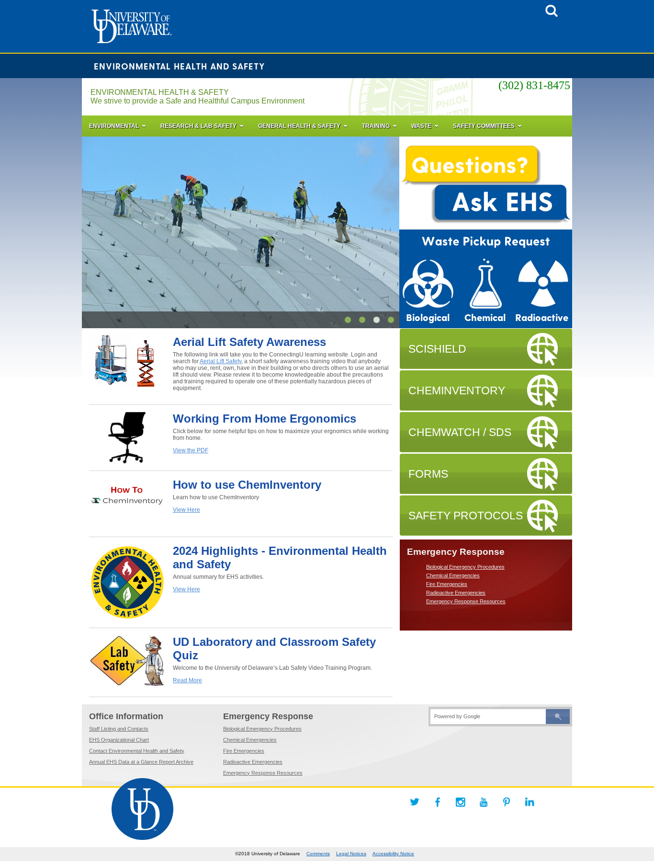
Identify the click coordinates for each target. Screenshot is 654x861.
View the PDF (190, 450)
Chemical (485, 317)
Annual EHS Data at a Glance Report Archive (141, 762)
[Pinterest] (506, 802)
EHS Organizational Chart (119, 740)
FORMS (428, 474)
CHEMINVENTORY (456, 390)
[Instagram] (460, 802)
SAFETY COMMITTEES (484, 126)
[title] (551, 14)
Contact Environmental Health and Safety (136, 751)
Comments (318, 853)
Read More (187, 680)
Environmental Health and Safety (179, 66)
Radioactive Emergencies (455, 593)
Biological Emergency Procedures (465, 567)
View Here (186, 509)
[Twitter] (414, 802)
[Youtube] (483, 802)
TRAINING (376, 126)
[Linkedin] (529, 802)
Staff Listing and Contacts (118, 729)
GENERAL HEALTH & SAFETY (299, 126)
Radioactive (541, 317)
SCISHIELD (437, 349)
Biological (428, 317)
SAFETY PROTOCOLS (465, 515)
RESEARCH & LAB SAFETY (198, 126)
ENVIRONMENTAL (114, 126)
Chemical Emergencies (453, 575)
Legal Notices (351, 853)
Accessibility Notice (393, 853)
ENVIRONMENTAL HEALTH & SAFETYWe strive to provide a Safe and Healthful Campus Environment (197, 96)
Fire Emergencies (446, 584)
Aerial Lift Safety (220, 361)
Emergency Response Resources (466, 601)
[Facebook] (437, 802)
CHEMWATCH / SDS (459, 432)
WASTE (421, 126)
